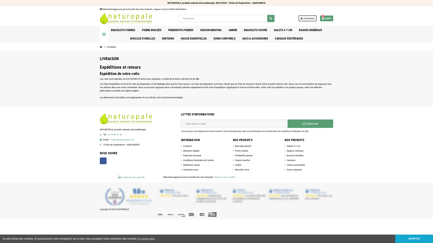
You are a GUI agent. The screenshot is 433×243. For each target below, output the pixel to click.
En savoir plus (146, 238)
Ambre (238, 165)
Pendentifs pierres (244, 155)
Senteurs (291, 160)
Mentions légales (191, 151)
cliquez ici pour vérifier (224, 177)
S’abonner (311, 123)
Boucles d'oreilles (295, 155)
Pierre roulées (241, 151)
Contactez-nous (190, 169)
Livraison (187, 146)
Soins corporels (294, 169)
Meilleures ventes (191, 165)
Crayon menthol (242, 160)
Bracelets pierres (243, 146)
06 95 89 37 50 (115, 134)
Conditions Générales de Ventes (198, 160)
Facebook (103, 160)
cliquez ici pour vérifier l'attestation (170, 9)
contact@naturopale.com (122, 139)
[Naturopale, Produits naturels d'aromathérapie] (127, 18)
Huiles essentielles (296, 165)
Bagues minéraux (295, 151)
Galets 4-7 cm (293, 146)
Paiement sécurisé (192, 155)
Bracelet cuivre (242, 169)
